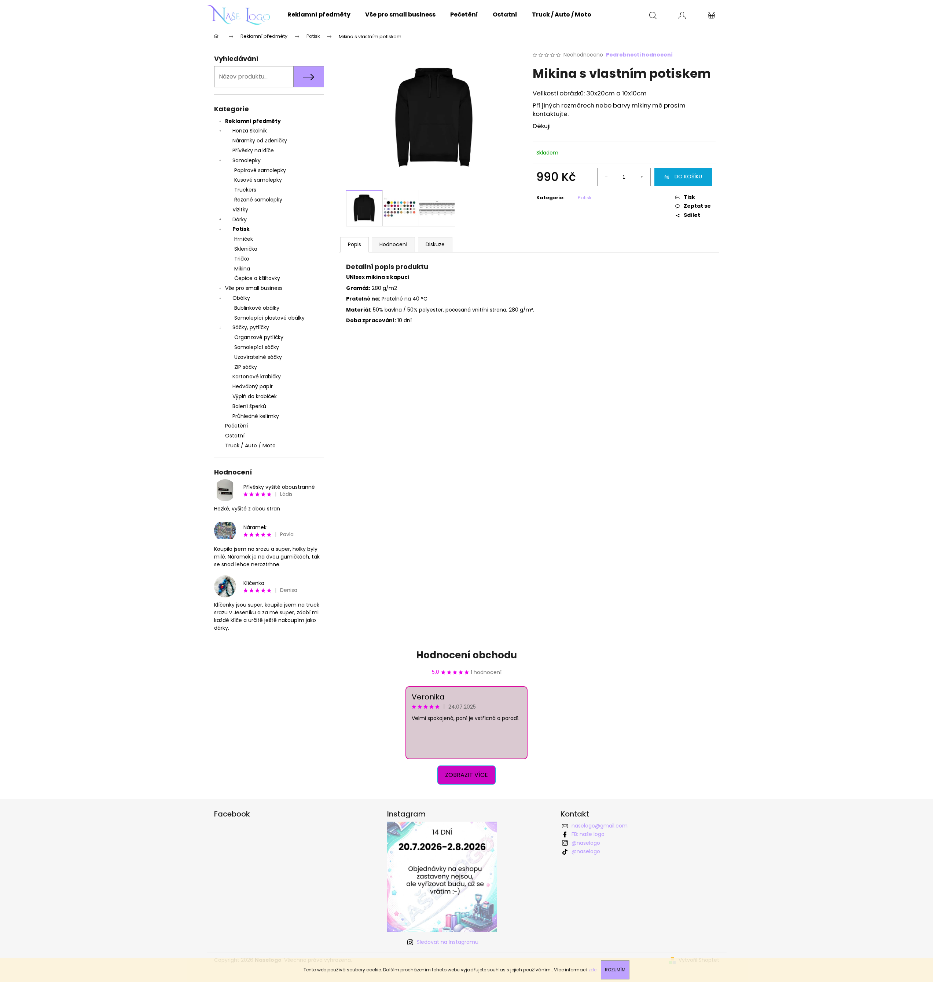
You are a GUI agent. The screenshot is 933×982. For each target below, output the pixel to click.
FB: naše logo (588, 834)
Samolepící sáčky (256, 347)
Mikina (242, 268)
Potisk (241, 229)
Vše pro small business (254, 288)
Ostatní (235, 435)
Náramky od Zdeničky (259, 140)
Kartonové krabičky (256, 376)
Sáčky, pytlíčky (250, 327)
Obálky (241, 298)
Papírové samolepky (260, 170)
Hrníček (243, 239)
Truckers (245, 189)
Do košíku (688, 176)
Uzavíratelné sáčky (258, 357)
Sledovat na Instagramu (447, 942)
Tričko (241, 258)
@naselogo (586, 843)
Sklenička (245, 248)
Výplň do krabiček (254, 396)
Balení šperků (249, 406)
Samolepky (246, 160)
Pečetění (236, 425)
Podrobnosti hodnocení (639, 54)
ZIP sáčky (245, 367)
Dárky (239, 219)
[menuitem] (319, 14)
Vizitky (240, 209)
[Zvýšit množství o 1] (641, 177)
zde (592, 970)
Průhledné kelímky (255, 416)
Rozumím (615, 970)
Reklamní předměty (253, 121)
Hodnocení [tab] (393, 244)
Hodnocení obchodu (466, 655)
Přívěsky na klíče (253, 150)
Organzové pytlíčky (258, 337)
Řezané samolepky (258, 199)
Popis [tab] (354, 244)
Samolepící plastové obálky (269, 317)
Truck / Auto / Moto (250, 445)
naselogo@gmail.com (600, 825)
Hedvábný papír (252, 386)
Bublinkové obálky (256, 308)
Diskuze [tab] (435, 244)
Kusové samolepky (258, 179)
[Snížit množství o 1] (606, 177)
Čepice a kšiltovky (257, 278)
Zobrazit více (466, 775)
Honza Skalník (249, 130)
